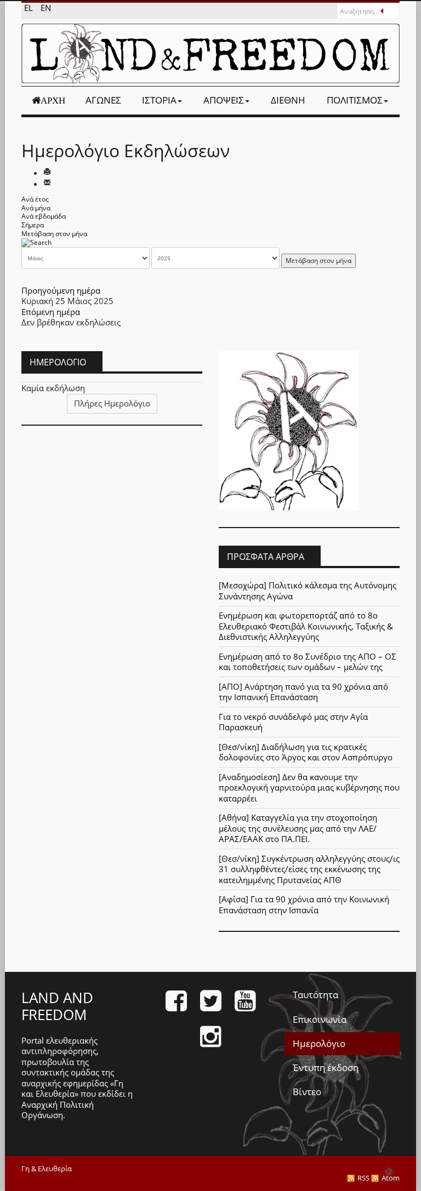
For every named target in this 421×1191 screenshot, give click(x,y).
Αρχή (53, 100)
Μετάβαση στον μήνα (54, 233)
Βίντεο (307, 1091)
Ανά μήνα (35, 208)
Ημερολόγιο (319, 1043)
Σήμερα (32, 225)
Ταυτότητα (315, 994)
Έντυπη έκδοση (326, 1067)
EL (29, 7)
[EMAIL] (47, 183)
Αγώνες (103, 100)
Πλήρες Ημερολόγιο (112, 403)
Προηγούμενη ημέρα (60, 290)
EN (46, 7)
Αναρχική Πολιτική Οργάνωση (57, 1110)
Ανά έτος (35, 199)
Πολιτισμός (355, 100)
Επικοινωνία (319, 1019)
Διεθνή (288, 100)
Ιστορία (159, 100)
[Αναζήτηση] (36, 242)
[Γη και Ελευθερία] (210, 53)
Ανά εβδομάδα (43, 216)
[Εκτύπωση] (47, 172)
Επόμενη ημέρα (50, 311)
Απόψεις (223, 100)
